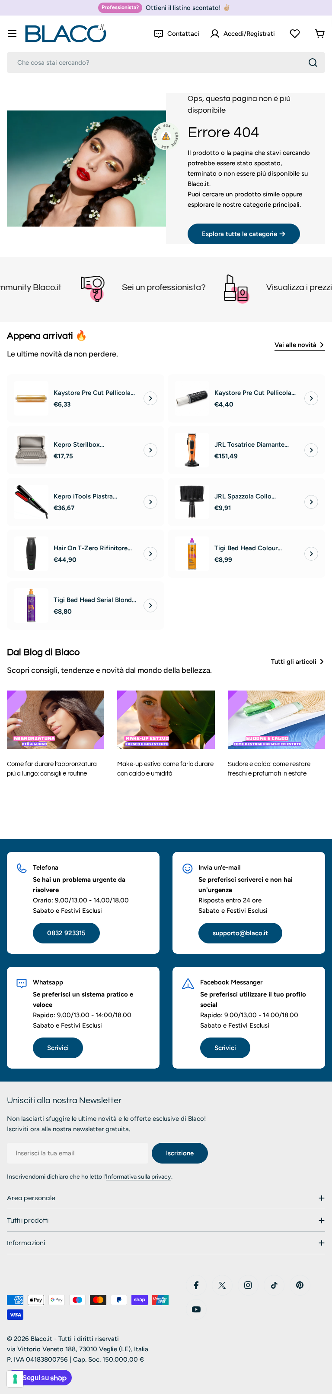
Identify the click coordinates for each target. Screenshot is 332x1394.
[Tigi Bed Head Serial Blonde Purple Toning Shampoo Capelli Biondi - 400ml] (31, 605)
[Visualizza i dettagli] (150, 398)
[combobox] (166, 62)
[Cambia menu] (12, 33)
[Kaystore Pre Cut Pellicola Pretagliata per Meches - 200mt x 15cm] (192, 398)
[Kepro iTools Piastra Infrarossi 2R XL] (31, 502)
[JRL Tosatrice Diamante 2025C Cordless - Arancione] (192, 450)
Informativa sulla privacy (138, 1176)
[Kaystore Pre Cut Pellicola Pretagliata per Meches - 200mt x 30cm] (31, 398)
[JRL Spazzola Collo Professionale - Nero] (192, 502)
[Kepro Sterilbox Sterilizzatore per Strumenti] (31, 450)
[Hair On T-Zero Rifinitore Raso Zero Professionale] (31, 553)
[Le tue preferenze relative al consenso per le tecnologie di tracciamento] (15, 1379)
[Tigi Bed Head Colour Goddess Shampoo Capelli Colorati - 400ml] (192, 553)
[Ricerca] (313, 62)
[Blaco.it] (67, 287)
